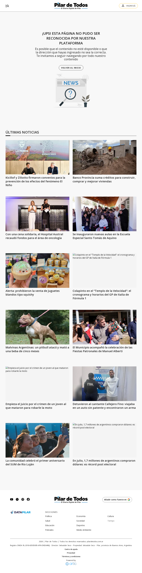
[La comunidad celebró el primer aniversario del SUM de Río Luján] (37, 440)
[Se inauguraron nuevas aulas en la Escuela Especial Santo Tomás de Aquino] (104, 214)
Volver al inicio (71, 67)
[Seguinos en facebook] (28, 500)
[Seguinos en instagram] (22, 500)
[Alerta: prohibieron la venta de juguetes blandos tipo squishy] (37, 270)
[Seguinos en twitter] (17, 500)
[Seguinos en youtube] (11, 500)
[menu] (25, 5)
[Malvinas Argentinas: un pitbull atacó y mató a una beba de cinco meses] (37, 327)
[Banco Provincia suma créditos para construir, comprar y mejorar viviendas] (104, 157)
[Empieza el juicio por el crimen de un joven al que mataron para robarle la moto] (37, 383)
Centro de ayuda (71, 549)
